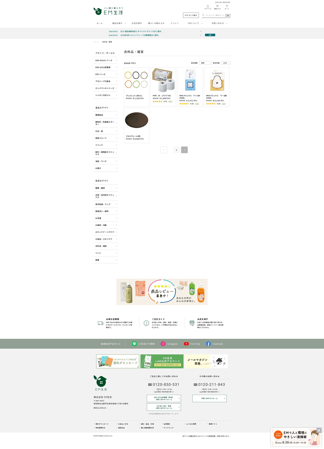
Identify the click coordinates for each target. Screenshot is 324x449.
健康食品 (99, 115)
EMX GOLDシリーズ (103, 60)
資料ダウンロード (102, 424)
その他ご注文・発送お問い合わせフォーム (164, 407)
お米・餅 (99, 131)
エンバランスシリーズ (104, 88)
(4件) (170, 101)
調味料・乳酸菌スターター (104, 123)
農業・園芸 (100, 188)
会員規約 (167, 424)
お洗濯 (98, 218)
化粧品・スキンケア (103, 239)
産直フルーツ (101, 138)
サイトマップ (168, 427)
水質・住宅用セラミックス (104, 196)
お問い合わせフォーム (209, 398)
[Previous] (163, 150)
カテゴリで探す (191, 15)
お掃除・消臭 (101, 225)
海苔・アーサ (101, 161)
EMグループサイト (100, 407)
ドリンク (99, 145)
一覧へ (210, 35)
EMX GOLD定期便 (102, 67)
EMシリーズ (100, 74)
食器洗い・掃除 (102, 211)
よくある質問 (191, 424)
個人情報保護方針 (147, 427)
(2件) (197, 103)
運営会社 (121, 427)
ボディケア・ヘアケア (104, 232)
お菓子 (98, 168)
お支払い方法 (123, 424)
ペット (98, 253)
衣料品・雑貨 (101, 246)
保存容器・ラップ (102, 204)
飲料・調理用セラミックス (104, 153)
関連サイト (213, 424)
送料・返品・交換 (147, 424)
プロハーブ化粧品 (102, 81)
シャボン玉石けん (102, 95)
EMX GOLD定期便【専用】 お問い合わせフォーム (164, 398)
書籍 (97, 260)
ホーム (96, 42)
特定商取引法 (100, 427)
